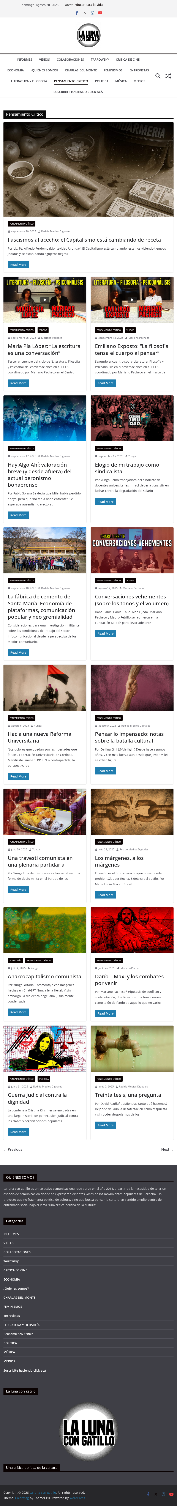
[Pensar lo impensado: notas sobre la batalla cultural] (132, 688)
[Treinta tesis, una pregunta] (132, 1049)
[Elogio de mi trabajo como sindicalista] (132, 418)
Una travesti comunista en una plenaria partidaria (40, 861)
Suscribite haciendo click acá (78, 92)
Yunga (132, 456)
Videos (43, 330)
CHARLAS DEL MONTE (81, 70)
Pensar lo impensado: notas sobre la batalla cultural (129, 737)
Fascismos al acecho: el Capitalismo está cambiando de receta (84, 239)
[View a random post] (168, 76)
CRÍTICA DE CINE (128, 59)
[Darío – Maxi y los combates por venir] (132, 930)
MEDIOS (139, 81)
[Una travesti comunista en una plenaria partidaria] (44, 812)
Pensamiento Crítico (71, 81)
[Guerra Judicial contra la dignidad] (44, 1049)
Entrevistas (139, 70)
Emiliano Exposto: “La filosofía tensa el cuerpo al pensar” (132, 349)
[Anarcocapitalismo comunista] (44, 930)
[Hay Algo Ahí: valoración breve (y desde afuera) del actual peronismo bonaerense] (44, 418)
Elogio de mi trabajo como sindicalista (127, 468)
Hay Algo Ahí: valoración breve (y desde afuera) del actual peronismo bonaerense (39, 474)
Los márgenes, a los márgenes (119, 861)
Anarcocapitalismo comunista (44, 976)
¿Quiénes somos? (44, 70)
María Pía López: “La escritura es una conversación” (44, 349)
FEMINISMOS (113, 70)
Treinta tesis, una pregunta (128, 1094)
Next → (167, 1149)
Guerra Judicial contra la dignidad (37, 1098)
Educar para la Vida (88, 5)
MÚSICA (121, 81)
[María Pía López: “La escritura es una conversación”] (44, 300)
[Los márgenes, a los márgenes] (132, 812)
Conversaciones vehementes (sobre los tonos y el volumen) (132, 600)
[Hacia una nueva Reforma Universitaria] (44, 688)
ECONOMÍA (15, 70)
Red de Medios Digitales (55, 231)
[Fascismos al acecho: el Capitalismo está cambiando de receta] (88, 169)
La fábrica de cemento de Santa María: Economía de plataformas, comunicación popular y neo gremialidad (41, 606)
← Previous (12, 1149)
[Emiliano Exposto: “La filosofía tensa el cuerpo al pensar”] (132, 300)
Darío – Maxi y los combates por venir (129, 980)
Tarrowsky (100, 59)
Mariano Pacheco (51, 338)
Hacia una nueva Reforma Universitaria (39, 737)
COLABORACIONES (70, 59)
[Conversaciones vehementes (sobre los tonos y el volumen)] (132, 550)
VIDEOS (44, 59)
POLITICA (101, 81)
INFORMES (24, 59)
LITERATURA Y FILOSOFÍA (29, 81)
